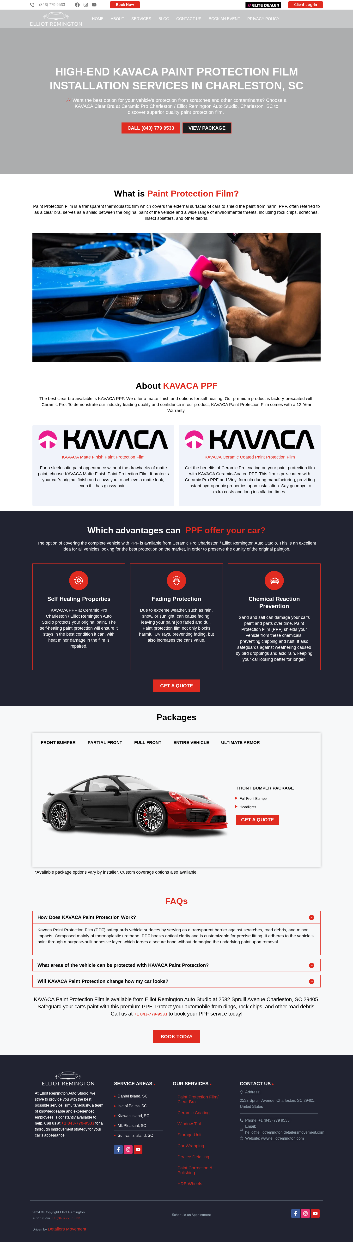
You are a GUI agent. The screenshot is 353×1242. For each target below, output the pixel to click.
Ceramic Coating (193, 1112)
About (117, 19)
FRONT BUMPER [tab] (58, 742)
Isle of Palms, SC (132, 1106)
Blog (163, 19)
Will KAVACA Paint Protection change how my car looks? (102, 981)
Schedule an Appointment (191, 1215)
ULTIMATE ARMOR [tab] (240, 742)
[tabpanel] (176, 807)
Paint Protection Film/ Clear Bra (198, 1099)
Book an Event (224, 19)
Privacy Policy (263, 19)
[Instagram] (128, 1149)
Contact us (188, 19)
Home (97, 19)
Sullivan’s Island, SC (135, 1135)
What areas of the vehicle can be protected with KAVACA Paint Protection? (123, 965)
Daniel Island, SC (133, 1096)
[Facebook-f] (118, 1149)
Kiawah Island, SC (133, 1116)
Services (141, 19)
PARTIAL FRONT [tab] (105, 742)
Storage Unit (189, 1134)
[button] (176, 917)
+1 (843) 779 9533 (66, 1218)
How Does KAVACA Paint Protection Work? (86, 917)
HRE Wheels (189, 1183)
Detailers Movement (67, 1229)
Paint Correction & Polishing (195, 1170)
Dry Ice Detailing (193, 1157)
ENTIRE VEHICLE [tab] (191, 742)
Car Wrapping (190, 1145)
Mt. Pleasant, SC (132, 1126)
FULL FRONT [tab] (147, 742)
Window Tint (189, 1123)
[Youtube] (138, 1149)
